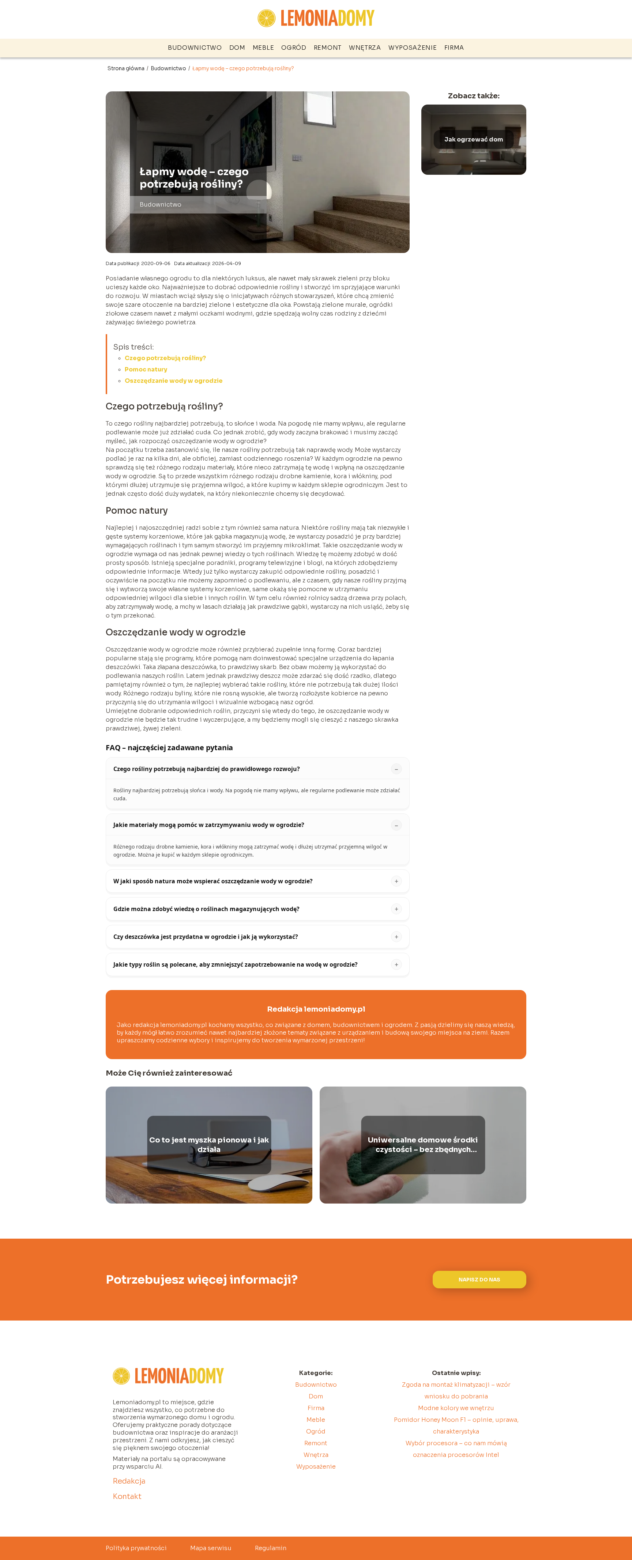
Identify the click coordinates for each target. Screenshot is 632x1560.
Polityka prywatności (136, 1548)
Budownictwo (195, 48)
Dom (237, 48)
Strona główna (127, 68)
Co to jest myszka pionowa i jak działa (209, 1145)
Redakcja (129, 1481)
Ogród (293, 48)
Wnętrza (365, 48)
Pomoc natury (146, 369)
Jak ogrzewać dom (473, 139)
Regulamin (270, 1548)
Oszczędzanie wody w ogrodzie (174, 381)
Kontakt (127, 1496)
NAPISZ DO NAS (479, 1280)
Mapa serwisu (211, 1548)
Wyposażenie (412, 48)
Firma (454, 48)
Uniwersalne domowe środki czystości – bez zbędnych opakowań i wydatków (423, 1145)
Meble (263, 48)
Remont (328, 48)
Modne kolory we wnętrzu (456, 1408)
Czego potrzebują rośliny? (165, 358)
